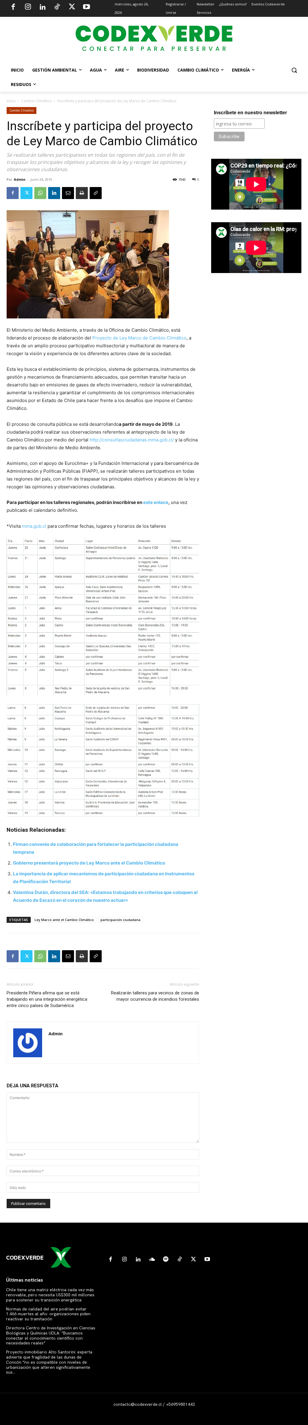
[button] (294, 70)
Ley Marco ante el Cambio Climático (64, 919)
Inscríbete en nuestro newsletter (250, 112)
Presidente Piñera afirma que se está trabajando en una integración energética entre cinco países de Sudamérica (47, 999)
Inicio (11, 100)
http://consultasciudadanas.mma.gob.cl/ (132, 440)
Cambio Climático (36, 100)
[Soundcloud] (151, 1259)
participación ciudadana (120, 919)
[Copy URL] (96, 193)
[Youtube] (86, 7)
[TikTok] (57, 7)
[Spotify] (165, 1259)
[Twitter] (72, 7)
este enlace (155, 502)
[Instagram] (28, 7)
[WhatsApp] (40, 193)
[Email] (68, 193)
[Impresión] (82, 193)
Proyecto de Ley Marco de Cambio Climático (139, 338)
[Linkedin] (42, 7)
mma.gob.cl (34, 526)
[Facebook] (13, 7)
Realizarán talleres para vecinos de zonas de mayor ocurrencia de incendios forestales (155, 996)
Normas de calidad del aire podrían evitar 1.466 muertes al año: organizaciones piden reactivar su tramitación (48, 1314)
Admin (20, 179)
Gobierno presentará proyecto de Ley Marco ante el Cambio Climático (89, 863)
